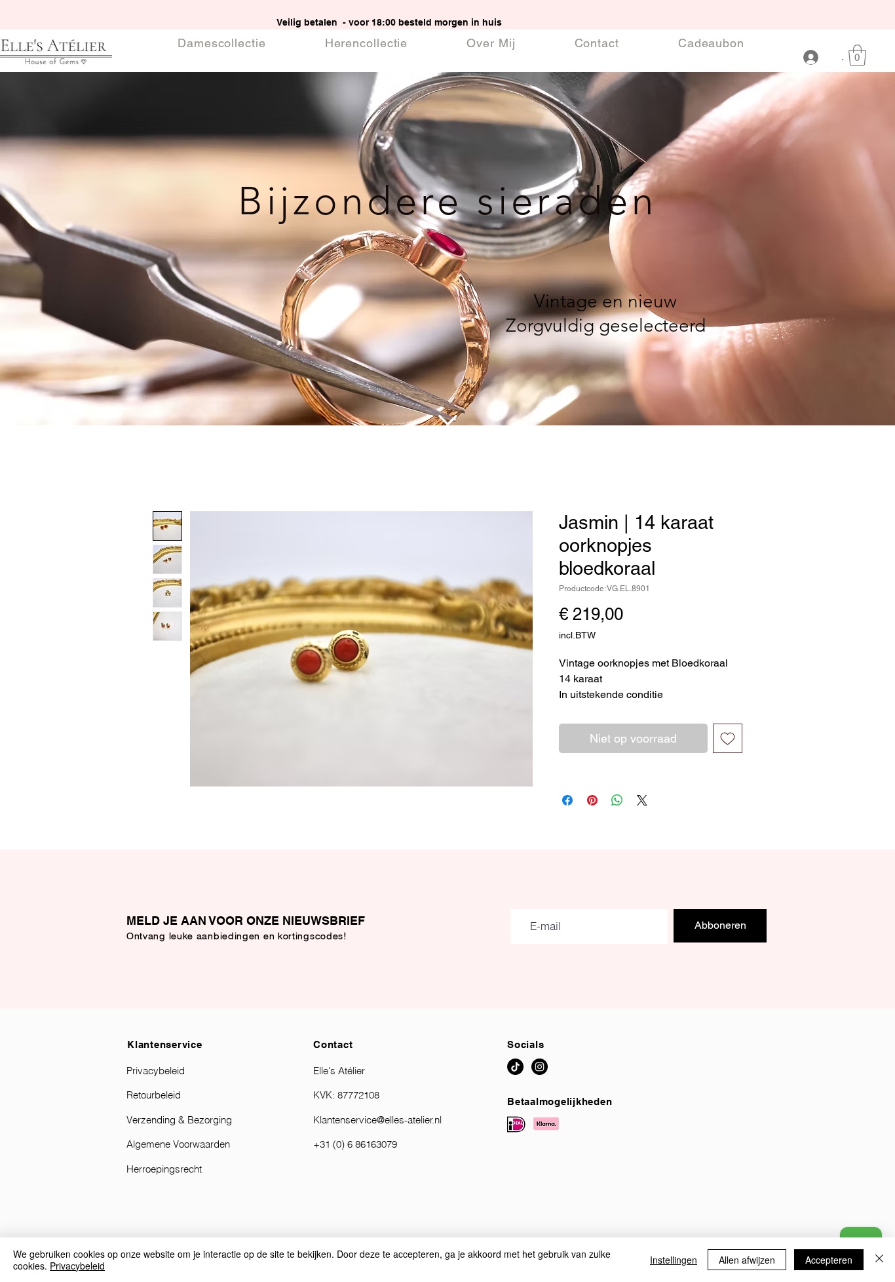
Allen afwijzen (747, 1259)
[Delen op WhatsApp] (617, 800)
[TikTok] (515, 1067)
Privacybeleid (77, 1265)
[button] (857, 55)
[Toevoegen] (727, 738)
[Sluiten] (879, 1260)
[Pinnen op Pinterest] (592, 800)
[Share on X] (642, 800)
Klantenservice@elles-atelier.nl (377, 1120)
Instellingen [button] (673, 1259)
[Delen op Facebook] (567, 800)
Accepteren (828, 1259)
